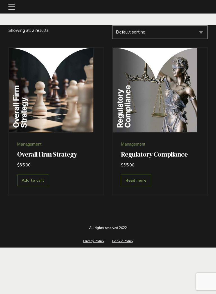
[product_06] (51, 90)
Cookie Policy (122, 241)
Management (29, 144)
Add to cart (33, 180)
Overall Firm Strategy (47, 154)
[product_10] (154, 90)
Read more (135, 180)
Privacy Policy (93, 241)
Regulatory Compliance (154, 154)
